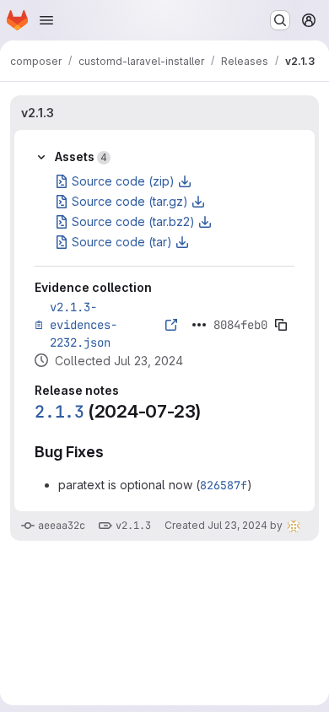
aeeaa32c (61, 525)
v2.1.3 (37, 112)
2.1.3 (59, 412)
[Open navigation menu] (46, 20)
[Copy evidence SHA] (280, 324)
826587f (223, 485)
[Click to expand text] (199, 324)
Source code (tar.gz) (130, 201)
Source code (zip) (123, 181)
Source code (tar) (122, 242)
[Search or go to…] (280, 20)
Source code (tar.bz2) (133, 221)
